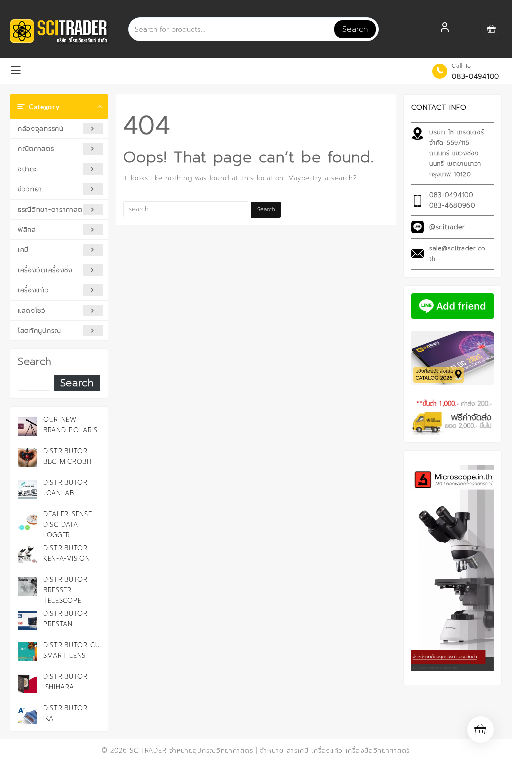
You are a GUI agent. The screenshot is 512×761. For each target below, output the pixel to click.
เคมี (23, 249)
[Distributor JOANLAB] (27, 489)
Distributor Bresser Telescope (66, 590)
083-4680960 (453, 205)
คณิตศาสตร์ (36, 148)
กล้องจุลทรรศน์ (41, 128)
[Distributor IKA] (27, 714)
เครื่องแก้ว (34, 290)
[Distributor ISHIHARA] (27, 683)
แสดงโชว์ (32, 310)
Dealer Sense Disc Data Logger (68, 524)
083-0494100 (476, 76)
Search (355, 29)
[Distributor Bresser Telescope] (27, 586)
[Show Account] (445, 29)
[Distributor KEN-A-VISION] (27, 554)
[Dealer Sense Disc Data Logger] (27, 520)
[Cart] (492, 29)
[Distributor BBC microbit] (27, 457)
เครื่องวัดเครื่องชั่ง (45, 270)
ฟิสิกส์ (27, 229)
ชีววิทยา (30, 189)
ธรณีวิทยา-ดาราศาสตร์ (52, 209)
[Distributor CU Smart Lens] (27, 651)
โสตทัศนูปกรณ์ (40, 330)
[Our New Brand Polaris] (27, 426)
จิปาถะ (27, 169)
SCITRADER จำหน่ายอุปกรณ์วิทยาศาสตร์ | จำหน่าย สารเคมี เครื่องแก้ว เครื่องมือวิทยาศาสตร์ (270, 750)
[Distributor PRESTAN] (27, 620)
